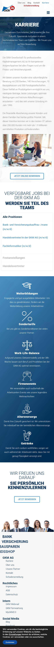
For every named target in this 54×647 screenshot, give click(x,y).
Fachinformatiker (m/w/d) (17, 246)
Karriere (45, 3)
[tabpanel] (27, 237)
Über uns (21, 3)
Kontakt (36, 3)
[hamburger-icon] (48, 12)
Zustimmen (10, 642)
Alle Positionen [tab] (12, 217)
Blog (29, 3)
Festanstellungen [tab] (14, 258)
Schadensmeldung (31, 6)
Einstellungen (15, 634)
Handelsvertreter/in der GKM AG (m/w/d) (25, 237)
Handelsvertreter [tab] (13, 266)
